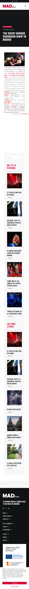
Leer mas (10, 197)
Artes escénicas (7, 26)
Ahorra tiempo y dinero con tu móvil (14, 436)
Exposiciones (6, 530)
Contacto (5, 519)
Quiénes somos (7, 516)
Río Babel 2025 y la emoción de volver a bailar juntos (14, 222)
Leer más (4, 580)
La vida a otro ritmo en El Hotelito (14, 464)
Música (5, 537)
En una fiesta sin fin (14, 409)
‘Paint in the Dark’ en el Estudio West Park (14, 312)
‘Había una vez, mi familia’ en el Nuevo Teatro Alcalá (13, 283)
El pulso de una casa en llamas (14, 193)
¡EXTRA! (5, 540)
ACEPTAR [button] (14, 583)
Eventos (5, 527)
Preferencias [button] (14, 586)
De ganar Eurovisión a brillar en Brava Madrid (14, 253)
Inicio (4, 513)
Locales (5, 534)
